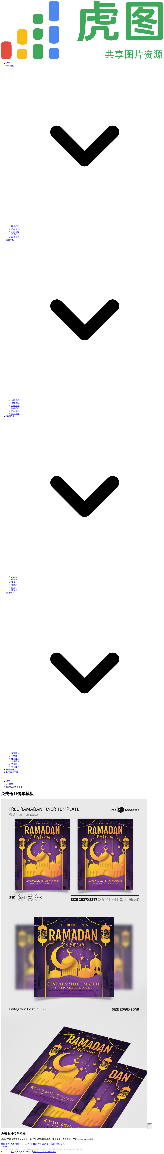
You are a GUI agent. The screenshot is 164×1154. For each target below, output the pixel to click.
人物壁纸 (15, 400)
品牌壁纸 (15, 405)
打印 (30, 1144)
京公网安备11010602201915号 (44, 1152)
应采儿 (14, 590)
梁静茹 (14, 577)
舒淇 (13, 587)
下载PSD (5, 1147)
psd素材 (9, 784)
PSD (40, 1144)
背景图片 (15, 764)
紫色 (44, 1144)
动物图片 (15, 761)
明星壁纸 (15, 226)
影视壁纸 (15, 408)
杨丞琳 (14, 585)
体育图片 (15, 759)
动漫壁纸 (15, 237)
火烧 (12, 1152)
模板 (53, 1144)
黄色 (62, 1144)
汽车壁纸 (15, 229)
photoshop (23, 1144)
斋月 (49, 1144)
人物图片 (15, 756)
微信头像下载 (12, 769)
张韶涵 (14, 579)
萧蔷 (13, 582)
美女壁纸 (15, 232)
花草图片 (15, 753)
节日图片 (15, 767)
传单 (12, 1144)
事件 (3, 1144)
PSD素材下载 (12, 772)
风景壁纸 (15, 234)
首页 (8, 63)
